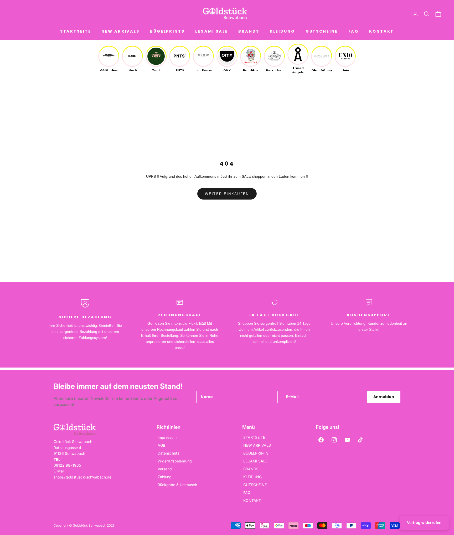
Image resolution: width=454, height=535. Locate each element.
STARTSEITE (75, 31)
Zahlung (165, 477)
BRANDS (248, 31)
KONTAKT (381, 31)
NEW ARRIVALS (120, 31)
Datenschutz (168, 453)
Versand (165, 469)
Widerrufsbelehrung (175, 461)
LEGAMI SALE (211, 31)
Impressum (167, 437)
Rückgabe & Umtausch (177, 484)
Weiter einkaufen (227, 194)
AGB (161, 445)
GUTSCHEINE (322, 31)
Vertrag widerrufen (424, 522)
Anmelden (383, 396)
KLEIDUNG (282, 31)
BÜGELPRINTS (167, 31)
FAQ (353, 31)
